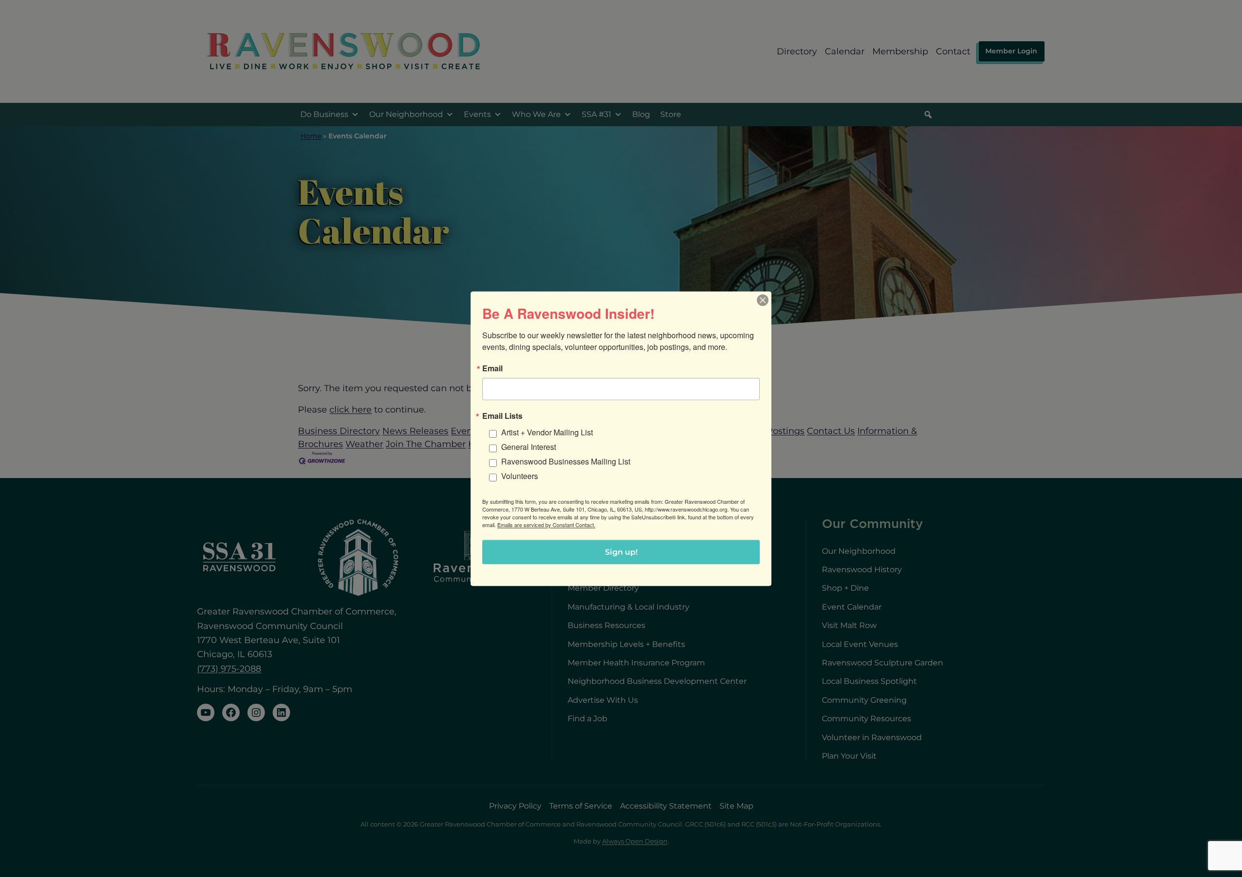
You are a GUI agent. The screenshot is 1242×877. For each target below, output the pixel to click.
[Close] (762, 300)
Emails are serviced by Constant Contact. (546, 524)
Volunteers (519, 475)
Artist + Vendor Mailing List (547, 431)
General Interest (528, 446)
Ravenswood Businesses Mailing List (565, 460)
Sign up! (621, 551)
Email (492, 368)
